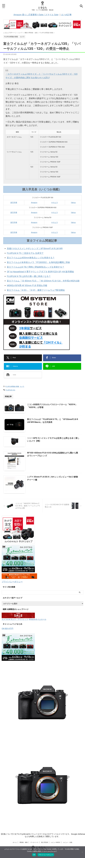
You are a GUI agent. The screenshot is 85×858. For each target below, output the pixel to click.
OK (34, 855)
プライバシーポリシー (12, 581)
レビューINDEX (55, 842)
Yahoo (73, 202)
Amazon (34, 202)
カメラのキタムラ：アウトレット (15, 619)
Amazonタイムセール (37, 619)
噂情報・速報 (24, 842)
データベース (34, 842)
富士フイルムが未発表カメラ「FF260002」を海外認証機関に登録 (38, 262)
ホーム (15, 842)
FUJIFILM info (10, 390)
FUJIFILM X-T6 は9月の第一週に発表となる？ (29, 276)
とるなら (42, 7)
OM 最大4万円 (7, 628)
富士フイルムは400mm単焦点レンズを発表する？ (31, 257)
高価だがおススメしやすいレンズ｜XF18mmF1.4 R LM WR (35, 248)
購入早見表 (44, 842)
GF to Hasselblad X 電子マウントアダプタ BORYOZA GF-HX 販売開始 (40, 271)
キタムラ (54, 202)
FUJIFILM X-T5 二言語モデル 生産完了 (25, 253)
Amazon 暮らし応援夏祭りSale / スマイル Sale (36, 14)
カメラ (22, 386)
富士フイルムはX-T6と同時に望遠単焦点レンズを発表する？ (35, 267)
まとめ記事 (66, 14)
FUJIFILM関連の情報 (12, 386)
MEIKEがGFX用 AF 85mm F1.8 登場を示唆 (27, 285)
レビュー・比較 (67, 842)
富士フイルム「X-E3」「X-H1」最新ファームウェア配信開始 (36, 290)
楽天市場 (13, 202)
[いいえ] (82, 852)
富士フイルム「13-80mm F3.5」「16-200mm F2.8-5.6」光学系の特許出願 (43, 281)
